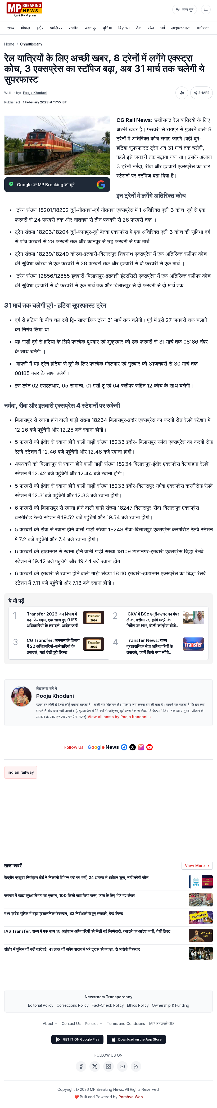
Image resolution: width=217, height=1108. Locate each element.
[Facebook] (81, 1066)
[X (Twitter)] (94, 1066)
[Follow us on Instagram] (141, 747)
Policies (91, 1023)
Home (9, 44)
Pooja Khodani (35, 93)
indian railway (21, 772)
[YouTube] (122, 1066)
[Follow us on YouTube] (149, 747)
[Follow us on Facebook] (124, 747)
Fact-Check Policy (108, 1005)
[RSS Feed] (136, 1066)
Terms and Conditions (126, 1023)
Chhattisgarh (31, 44)
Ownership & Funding (170, 1005)
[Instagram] (108, 1066)
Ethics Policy (138, 1005)
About (48, 1023)
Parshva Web (131, 1097)
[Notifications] (206, 9)
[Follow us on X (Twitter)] (132, 747)
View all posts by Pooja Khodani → (120, 716)
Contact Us (71, 1023)
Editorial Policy (40, 1005)
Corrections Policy (73, 1005)
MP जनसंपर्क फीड (161, 1023)
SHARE (203, 93)
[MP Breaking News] (24, 9)
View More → (197, 865)
